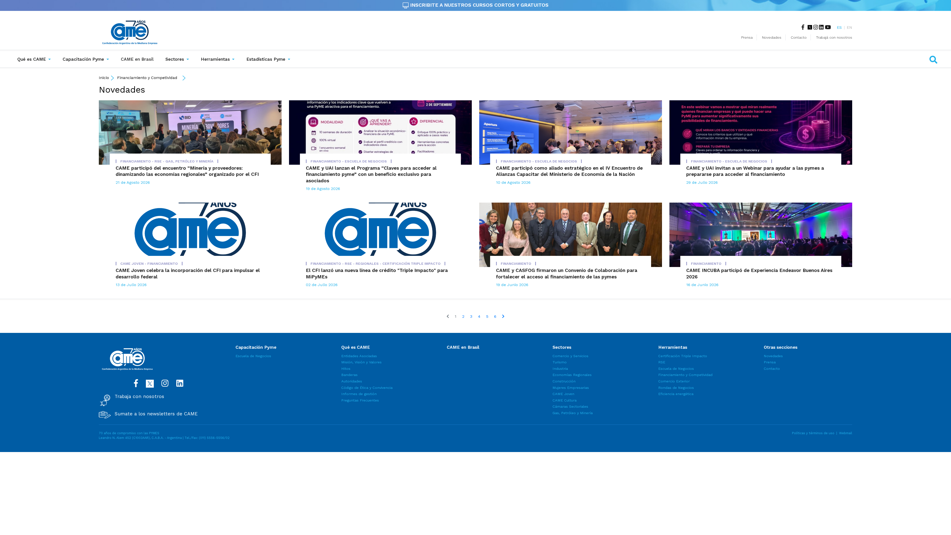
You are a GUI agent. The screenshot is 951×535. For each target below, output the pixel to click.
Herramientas (215, 59)
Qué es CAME (31, 59)
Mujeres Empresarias (571, 388)
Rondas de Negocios (676, 388)
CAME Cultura (565, 400)
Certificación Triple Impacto (682, 356)
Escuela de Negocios (253, 356)
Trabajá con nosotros (834, 37)
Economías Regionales (572, 375)
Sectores (174, 59)
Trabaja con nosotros (139, 396)
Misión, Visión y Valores (361, 362)
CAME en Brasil (138, 59)
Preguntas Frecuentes (360, 400)
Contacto (799, 37)
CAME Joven (563, 394)
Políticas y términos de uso (813, 433)
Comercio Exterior (674, 381)
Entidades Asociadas (359, 356)
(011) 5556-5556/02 (214, 438)
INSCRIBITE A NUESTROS (479, 5)
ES (839, 27)
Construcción (564, 381)
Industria (560, 369)
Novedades (771, 37)
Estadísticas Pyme (265, 59)
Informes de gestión (359, 394)
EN (849, 27)
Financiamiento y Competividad (147, 77)
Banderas (349, 375)
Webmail (845, 433)
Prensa (747, 37)
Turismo (560, 362)
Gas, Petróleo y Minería (573, 413)
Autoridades (351, 381)
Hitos (345, 369)
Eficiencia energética (675, 394)
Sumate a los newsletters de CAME (156, 414)
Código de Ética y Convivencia (367, 388)
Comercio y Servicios (570, 356)
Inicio (104, 77)
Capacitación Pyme (83, 59)
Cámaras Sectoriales (570, 406)
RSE (661, 362)
